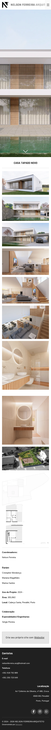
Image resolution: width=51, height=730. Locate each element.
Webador (39, 637)
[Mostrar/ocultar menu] (48, 5)
